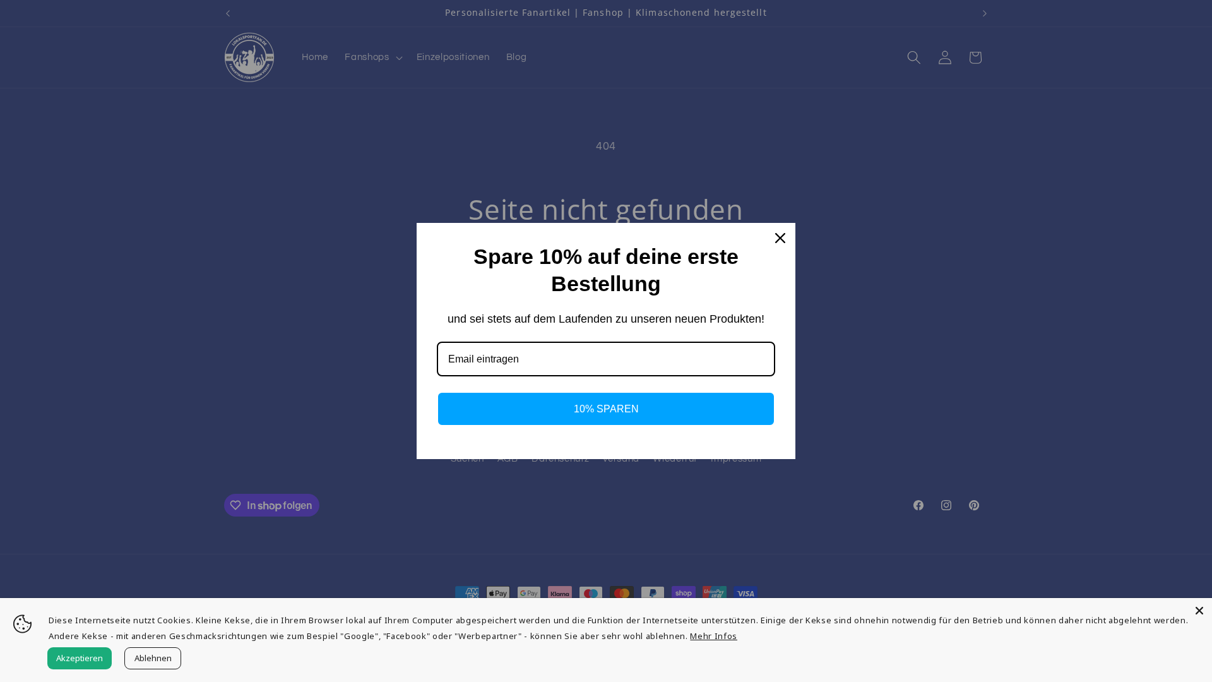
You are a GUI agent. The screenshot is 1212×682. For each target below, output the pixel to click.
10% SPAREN (606, 409)
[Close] (1199, 610)
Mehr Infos (713, 636)
